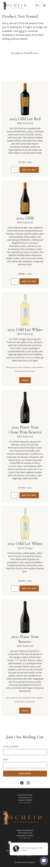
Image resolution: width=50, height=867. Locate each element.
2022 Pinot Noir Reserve (25, 639)
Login (25, 380)
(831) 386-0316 (25, 838)
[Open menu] (44, 5)
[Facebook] (22, 783)
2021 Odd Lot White (24, 543)
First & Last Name (10, 746)
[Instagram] (28, 783)
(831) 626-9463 (25, 802)
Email (5, 759)
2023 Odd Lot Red (25, 118)
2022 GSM (25, 218)
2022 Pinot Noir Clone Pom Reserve (25, 429)
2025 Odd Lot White (25, 329)
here (21, 31)
